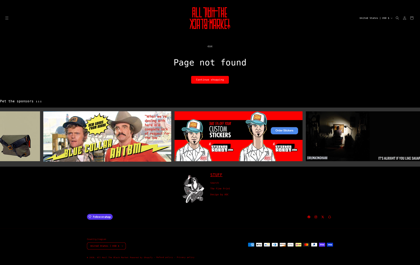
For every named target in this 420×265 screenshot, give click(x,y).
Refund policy (165, 257)
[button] (6, 18)
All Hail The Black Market (113, 257)
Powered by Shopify (141, 257)
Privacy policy (186, 257)
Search (214, 183)
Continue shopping (210, 79)
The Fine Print (220, 188)
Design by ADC (219, 194)
